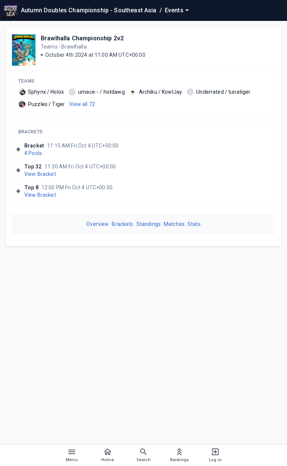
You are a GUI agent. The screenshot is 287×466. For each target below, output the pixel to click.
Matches (174, 224)
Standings (148, 224)
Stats (194, 224)
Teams (26, 81)
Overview (97, 224)
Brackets (30, 131)
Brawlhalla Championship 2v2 (82, 38)
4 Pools (33, 153)
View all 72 (82, 104)
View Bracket (40, 174)
